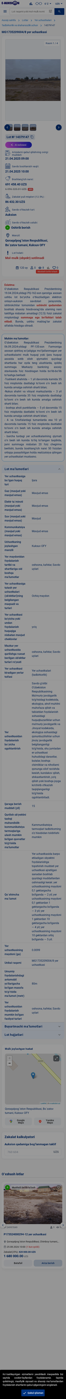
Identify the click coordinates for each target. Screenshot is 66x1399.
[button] (33, 1393)
